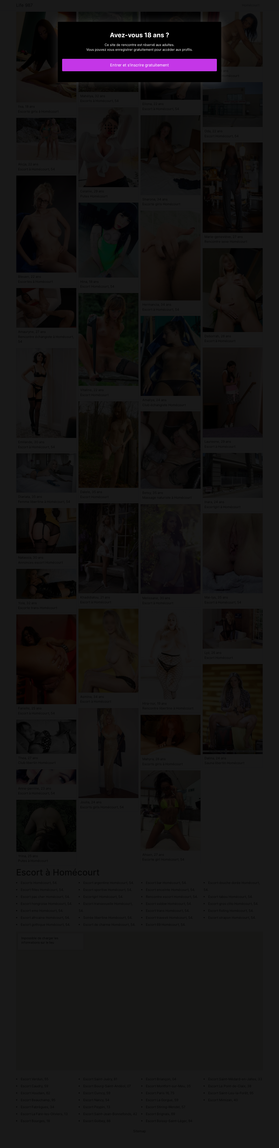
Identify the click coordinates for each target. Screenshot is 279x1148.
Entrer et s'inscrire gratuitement (139, 65)
